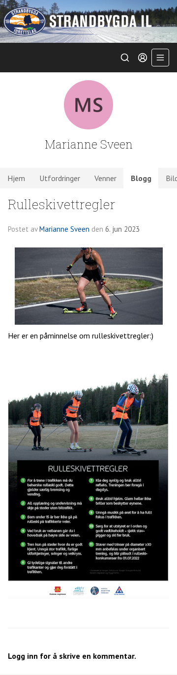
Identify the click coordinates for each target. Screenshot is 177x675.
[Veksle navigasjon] (160, 57)
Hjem (16, 178)
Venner (105, 178)
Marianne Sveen (64, 229)
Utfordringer (59, 178)
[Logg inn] (142, 57)
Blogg (141, 178)
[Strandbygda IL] (88, 21)
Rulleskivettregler (62, 204)
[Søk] (125, 57)
